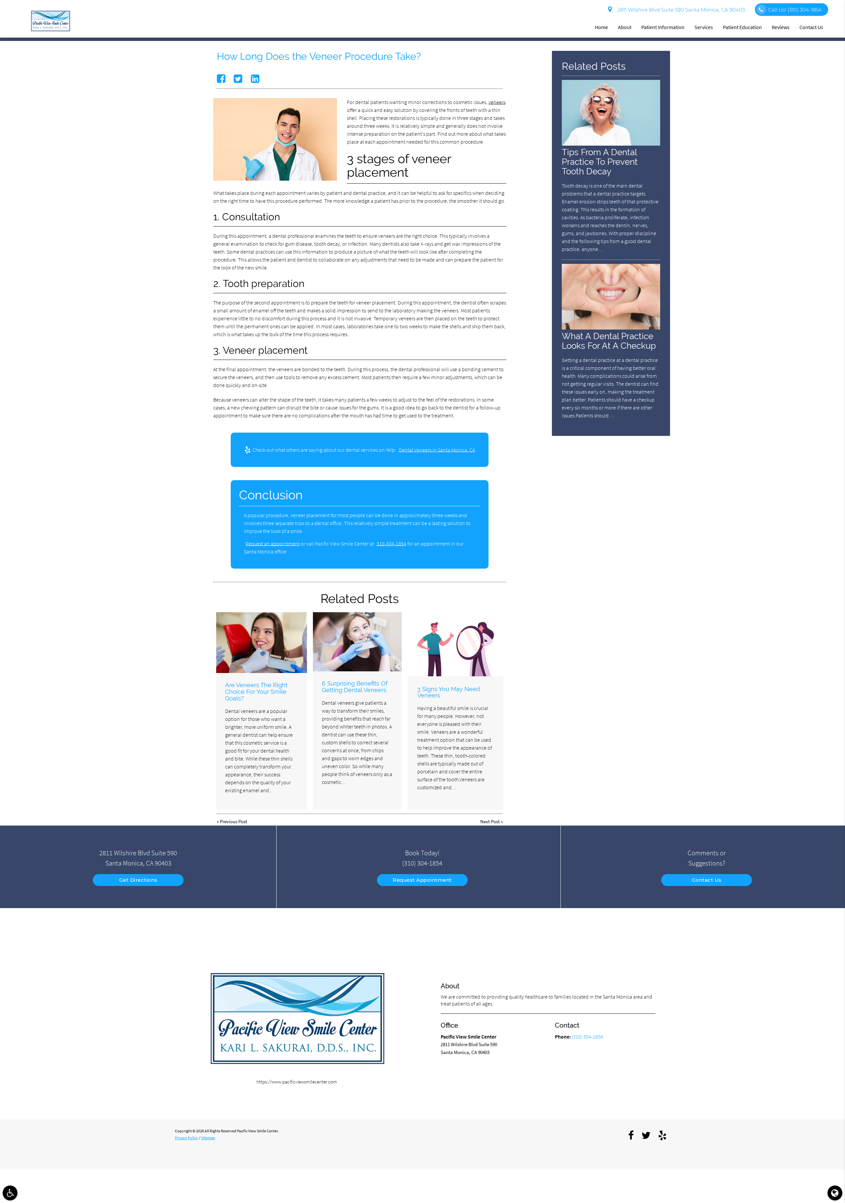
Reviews (781, 27)
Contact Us (811, 27)
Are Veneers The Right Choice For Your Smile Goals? (256, 692)
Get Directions (138, 880)
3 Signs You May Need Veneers (448, 692)
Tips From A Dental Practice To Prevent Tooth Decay (600, 161)
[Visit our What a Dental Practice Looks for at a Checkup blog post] (611, 328)
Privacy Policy (186, 1137)
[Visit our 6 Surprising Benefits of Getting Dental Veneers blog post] (357, 641)
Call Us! (795, 10)
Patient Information (663, 27)
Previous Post (233, 821)
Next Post (490, 821)
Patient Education (742, 27)
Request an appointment (273, 543)
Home (601, 27)
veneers (497, 102)
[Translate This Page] (835, 1192)
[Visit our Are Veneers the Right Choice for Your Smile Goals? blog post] (261, 642)
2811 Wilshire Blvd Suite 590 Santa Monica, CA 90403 (680, 10)
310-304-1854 (391, 543)
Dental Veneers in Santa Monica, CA (437, 449)
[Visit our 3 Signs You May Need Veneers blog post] (455, 644)
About (624, 27)
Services (703, 27)
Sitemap (208, 1137)
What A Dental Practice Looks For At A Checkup (609, 341)
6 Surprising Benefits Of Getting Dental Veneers (355, 686)
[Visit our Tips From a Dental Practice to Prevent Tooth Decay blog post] (611, 144)
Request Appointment (422, 880)
